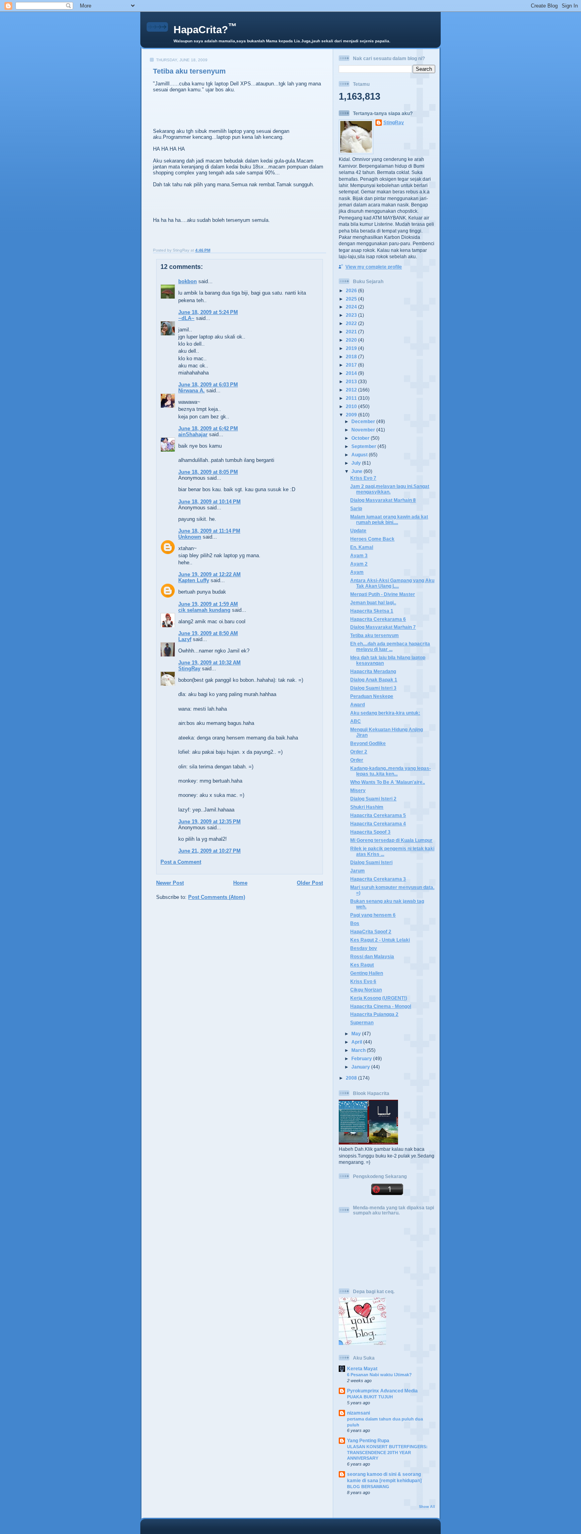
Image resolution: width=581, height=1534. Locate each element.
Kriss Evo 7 (363, 477)
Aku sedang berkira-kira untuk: (385, 712)
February (362, 1058)
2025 (352, 298)
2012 (352, 389)
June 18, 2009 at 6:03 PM (208, 385)
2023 (352, 315)
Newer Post (170, 883)
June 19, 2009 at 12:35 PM (209, 822)
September (364, 446)
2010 (352, 406)
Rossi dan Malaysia (372, 956)
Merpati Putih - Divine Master (382, 594)
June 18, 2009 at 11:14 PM (209, 531)
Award (357, 704)
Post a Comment (180, 862)
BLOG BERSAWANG (368, 1486)
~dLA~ (186, 318)
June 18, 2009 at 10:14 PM (209, 502)
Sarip (356, 508)
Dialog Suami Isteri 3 (373, 687)
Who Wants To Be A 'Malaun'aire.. (387, 782)
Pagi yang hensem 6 (373, 914)
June (357, 471)
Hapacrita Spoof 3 (370, 831)
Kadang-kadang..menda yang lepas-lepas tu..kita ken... (390, 771)
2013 (352, 381)
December (363, 421)
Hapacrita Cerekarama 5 (378, 815)
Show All (427, 1507)
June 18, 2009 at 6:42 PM (208, 428)
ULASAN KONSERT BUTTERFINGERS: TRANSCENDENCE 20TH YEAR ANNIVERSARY (387, 1452)
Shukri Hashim (366, 807)
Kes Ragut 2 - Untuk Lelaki (380, 939)
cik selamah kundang (204, 610)
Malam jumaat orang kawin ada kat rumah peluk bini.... (389, 519)
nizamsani (358, 1412)
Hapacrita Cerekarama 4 (378, 823)
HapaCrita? (205, 30)
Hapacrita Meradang (373, 671)
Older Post (310, 883)
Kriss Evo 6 (363, 981)
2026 (352, 290)
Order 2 (358, 751)
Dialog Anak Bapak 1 (373, 679)
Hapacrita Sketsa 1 (371, 610)
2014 (352, 373)
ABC (355, 721)
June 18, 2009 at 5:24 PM (208, 312)
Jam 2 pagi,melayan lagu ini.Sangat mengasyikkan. (389, 489)
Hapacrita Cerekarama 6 (378, 619)
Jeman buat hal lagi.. (373, 602)
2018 (352, 356)
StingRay (189, 668)
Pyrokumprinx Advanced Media (382, 1390)
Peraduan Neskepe (371, 696)
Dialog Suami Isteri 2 (373, 798)
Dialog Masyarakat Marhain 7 (383, 627)
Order (356, 759)
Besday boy (363, 948)
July (356, 462)
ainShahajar (193, 434)
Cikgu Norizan (366, 989)
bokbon (187, 281)
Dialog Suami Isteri (371, 862)
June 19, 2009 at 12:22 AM (209, 574)
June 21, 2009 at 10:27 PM (209, 851)
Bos (354, 923)
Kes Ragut (362, 964)
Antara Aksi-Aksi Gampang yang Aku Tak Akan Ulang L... (392, 583)
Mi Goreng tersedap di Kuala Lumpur (391, 840)
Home (240, 883)
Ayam (357, 572)
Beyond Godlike (368, 743)
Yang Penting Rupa (368, 1440)
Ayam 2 (359, 563)
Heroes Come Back (372, 538)
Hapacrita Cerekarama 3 (378, 878)
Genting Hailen (366, 973)
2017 (352, 364)
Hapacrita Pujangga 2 (374, 1014)
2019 (352, 348)
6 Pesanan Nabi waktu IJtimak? (379, 1374)
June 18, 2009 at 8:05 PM (208, 472)
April (357, 1041)
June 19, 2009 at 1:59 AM (208, 604)
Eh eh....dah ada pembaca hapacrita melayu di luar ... (390, 646)
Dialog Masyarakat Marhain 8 (383, 500)
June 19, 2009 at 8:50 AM (208, 633)
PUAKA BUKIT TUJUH (370, 1396)
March (359, 1050)
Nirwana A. (191, 390)
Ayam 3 (359, 555)
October (361, 438)
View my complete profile (373, 266)
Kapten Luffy (193, 580)
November (363, 429)
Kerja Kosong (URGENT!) (378, 998)
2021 (352, 331)
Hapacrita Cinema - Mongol (380, 1006)
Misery (358, 790)
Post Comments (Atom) (216, 897)
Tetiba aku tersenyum (189, 71)
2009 (352, 414)
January (361, 1066)
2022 (352, 323)
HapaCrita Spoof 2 (370, 931)
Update (358, 530)
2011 (352, 398)
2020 (352, 339)
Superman (362, 1022)
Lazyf (184, 639)
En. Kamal (361, 547)
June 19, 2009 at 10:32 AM (209, 663)
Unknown (189, 537)
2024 (352, 306)
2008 (352, 1077)
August (360, 454)
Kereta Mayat (362, 1368)
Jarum (357, 870)
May (356, 1033)
